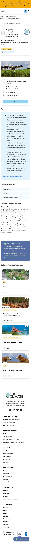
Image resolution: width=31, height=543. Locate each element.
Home (1, 16)
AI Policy (5, 462)
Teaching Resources (9, 422)
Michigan (5, 516)
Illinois (5, 510)
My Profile (6, 493)
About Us (6, 448)
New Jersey (6, 519)
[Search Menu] (25, 11)
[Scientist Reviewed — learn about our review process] (27, 32)
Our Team (6, 451)
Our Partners (7, 456)
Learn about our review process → (13, 257)
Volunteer (6, 473)
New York (6, 521)
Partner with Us (7, 476)
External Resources (11, 16)
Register (5, 490)
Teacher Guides (7, 436)
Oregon (5, 524)
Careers (5, 479)
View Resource (15, 102)
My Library (6, 496)
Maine (5, 513)
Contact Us (6, 482)
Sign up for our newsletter (10, 499)
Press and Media (8, 453)
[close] (28, 3)
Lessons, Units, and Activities (11, 419)
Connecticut (6, 508)
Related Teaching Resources (13, 176)
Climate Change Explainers (11, 439)
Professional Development (10, 434)
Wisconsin (6, 527)
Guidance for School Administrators (13, 442)
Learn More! (21, 6)
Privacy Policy (7, 459)
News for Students (8, 425)
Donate (5, 471)
